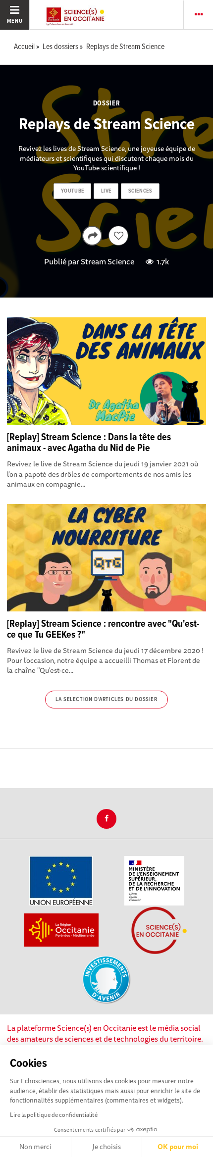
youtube (72, 191)
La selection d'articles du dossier (106, 700)
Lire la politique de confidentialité (54, 1114)
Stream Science (107, 261)
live (106, 191)
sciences (140, 191)
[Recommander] (118, 236)
